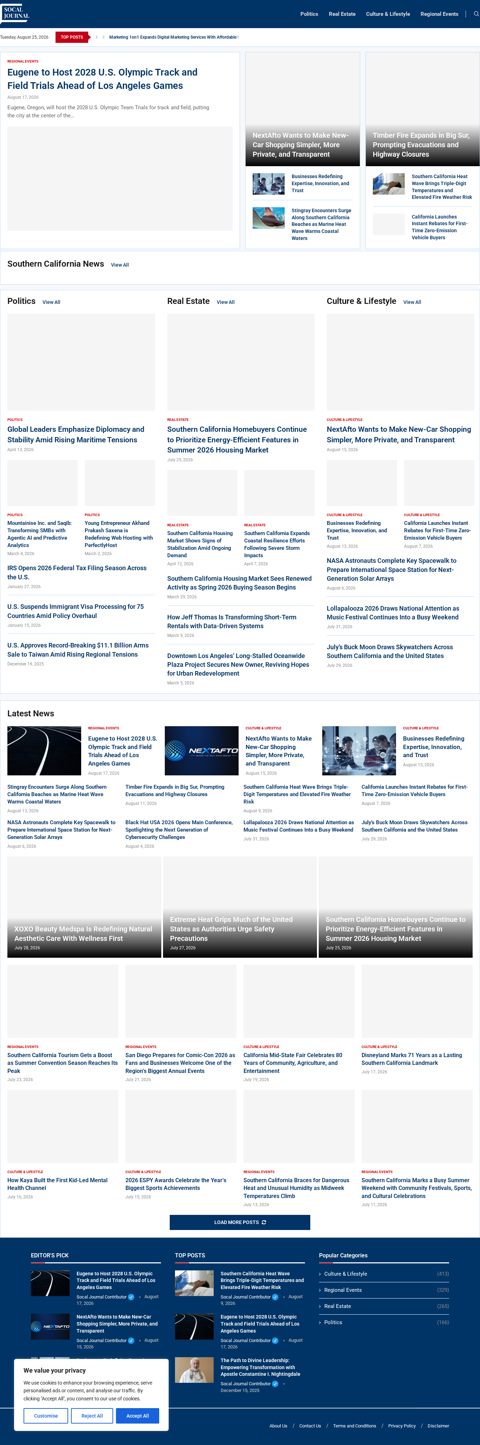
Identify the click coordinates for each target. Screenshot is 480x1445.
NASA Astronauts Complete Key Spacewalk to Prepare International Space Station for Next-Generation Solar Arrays (391, 569)
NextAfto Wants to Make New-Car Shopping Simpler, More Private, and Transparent (301, 144)
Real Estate (342, 14)
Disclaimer (438, 1425)
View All (120, 265)
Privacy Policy (402, 1425)
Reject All (92, 1416)
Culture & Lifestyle (388, 14)
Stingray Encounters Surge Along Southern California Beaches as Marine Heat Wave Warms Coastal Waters (321, 224)
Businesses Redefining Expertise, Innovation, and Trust (320, 183)
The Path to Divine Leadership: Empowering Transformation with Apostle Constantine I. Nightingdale (260, 1367)
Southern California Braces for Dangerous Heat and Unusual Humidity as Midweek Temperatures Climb (296, 1188)
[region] (91, 1395)
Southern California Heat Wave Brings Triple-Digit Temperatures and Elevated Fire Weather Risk (297, 794)
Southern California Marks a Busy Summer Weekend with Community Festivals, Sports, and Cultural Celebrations (417, 1188)
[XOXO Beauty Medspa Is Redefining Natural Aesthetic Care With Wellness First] (84, 907)
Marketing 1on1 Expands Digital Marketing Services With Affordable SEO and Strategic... (191, 37)
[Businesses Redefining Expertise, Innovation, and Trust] (269, 184)
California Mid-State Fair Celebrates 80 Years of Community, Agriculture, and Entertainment (293, 1063)
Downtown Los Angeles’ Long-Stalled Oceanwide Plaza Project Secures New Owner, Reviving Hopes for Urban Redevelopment (238, 664)
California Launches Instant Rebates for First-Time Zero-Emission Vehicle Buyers (437, 530)
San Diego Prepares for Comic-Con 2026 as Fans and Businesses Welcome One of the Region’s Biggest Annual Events (180, 1063)
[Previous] (96, 37)
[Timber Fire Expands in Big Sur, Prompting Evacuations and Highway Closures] (423, 109)
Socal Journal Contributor (102, 1297)
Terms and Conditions (354, 1425)
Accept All (138, 1416)
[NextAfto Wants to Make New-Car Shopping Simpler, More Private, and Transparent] (303, 109)
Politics (309, 14)
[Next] (103, 37)
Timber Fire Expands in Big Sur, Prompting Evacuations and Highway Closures (421, 144)
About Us (278, 1425)
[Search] (476, 14)
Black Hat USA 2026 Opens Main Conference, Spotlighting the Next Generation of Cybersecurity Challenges (179, 829)
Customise (46, 1416)
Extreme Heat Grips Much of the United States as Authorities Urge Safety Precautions (231, 929)
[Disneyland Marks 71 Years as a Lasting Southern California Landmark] (417, 1020)
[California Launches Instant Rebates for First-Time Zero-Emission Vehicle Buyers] (389, 224)
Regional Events (440, 14)
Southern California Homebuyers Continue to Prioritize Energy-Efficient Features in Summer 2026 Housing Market (237, 439)
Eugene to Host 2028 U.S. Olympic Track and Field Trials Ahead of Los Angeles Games (116, 1280)
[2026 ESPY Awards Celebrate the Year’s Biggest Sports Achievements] (180, 1145)
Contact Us (310, 1425)
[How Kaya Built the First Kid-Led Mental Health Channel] (62, 1145)
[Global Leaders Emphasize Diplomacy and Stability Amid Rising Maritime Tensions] (81, 383)
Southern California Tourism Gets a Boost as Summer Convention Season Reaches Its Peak (62, 1063)
